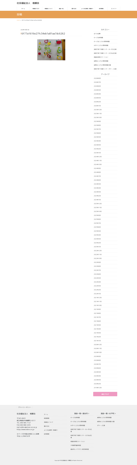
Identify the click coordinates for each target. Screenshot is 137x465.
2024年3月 (97, 192)
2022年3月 (97, 286)
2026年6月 (97, 86)
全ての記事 (97, 34)
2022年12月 (97, 250)
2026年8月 (97, 78)
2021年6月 (97, 321)
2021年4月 (97, 329)
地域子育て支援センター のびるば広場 (105, 53)
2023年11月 (97, 207)
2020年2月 (97, 384)
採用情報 (46, 434)
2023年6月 (97, 227)
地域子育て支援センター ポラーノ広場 (105, 69)
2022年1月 (97, 294)
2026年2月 (97, 102)
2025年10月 (97, 117)
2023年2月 (97, 243)
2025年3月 (97, 145)
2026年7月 (97, 82)
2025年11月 (97, 113)
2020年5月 (97, 372)
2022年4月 (97, 282)
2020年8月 (97, 360)
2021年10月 (97, 305)
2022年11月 (97, 254)
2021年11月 (97, 301)
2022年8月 (97, 266)
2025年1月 (97, 153)
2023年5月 (97, 231)
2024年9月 (97, 168)
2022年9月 (97, 262)
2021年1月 (97, 341)
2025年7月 (97, 129)
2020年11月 (97, 348)
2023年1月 (97, 247)
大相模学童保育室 (76, 445)
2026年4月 (97, 94)
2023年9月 (97, 215)
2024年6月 (97, 180)
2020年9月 (97, 356)
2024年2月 (97, 196)
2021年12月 (97, 297)
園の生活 (46, 426)
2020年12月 (97, 344)
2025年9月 (97, 121)
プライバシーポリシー (24, 407)
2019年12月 (97, 388)
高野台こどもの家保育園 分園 (105, 421)
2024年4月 (97, 188)
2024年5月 (97, 184)
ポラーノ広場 (101, 425)
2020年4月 (97, 376)
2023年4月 (97, 235)
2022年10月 (97, 258)
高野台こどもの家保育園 (101, 61)
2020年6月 (97, 368)
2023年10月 (97, 211)
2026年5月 (97, 90)
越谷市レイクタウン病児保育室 (80, 449)
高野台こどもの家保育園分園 (102, 65)
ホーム (46, 414)
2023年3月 (97, 239)
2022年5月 (97, 278)
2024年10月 (97, 164)
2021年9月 (97, 309)
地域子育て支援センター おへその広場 (105, 49)
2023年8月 (97, 219)
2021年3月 (97, 333)
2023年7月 (97, 223)
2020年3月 (97, 380)
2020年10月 (97, 352)
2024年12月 (97, 157)
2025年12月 (97, 110)
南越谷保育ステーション (101, 57)
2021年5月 (97, 325)
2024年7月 (97, 176)
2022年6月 (97, 274)
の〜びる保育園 (98, 37)
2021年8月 (97, 313)
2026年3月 (97, 98)
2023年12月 (97, 203)
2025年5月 (97, 137)
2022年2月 (97, 290)
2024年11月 (97, 160)
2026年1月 (97, 106)
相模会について (48, 422)
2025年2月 (97, 149)
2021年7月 (97, 317)
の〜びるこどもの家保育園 (102, 41)
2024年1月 (97, 200)
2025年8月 (97, 125)
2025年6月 (97, 133)
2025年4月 (97, 141)
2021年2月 (97, 337)
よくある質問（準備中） (51, 430)
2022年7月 (97, 270)
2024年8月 (97, 172)
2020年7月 (97, 364)
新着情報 (46, 418)
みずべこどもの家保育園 (101, 45)
